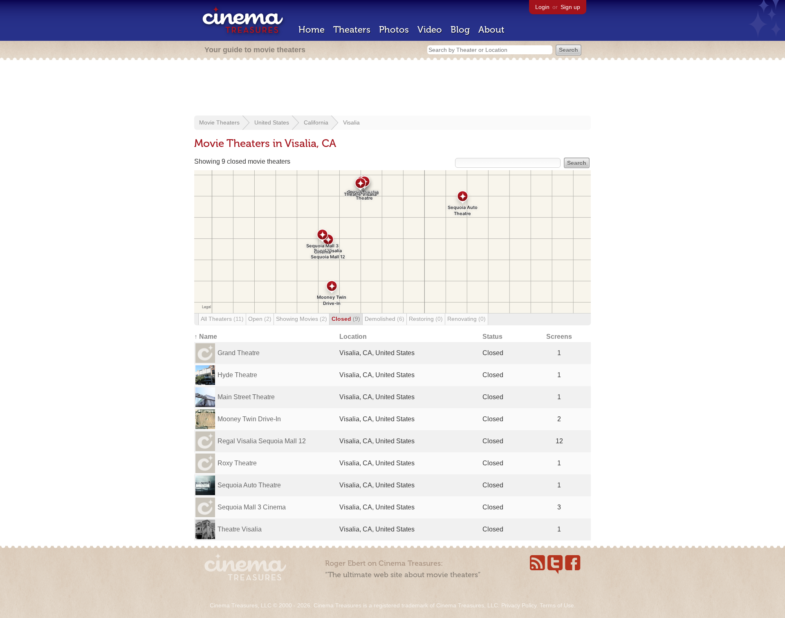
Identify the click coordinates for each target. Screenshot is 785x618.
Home (311, 29)
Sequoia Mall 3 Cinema (252, 507)
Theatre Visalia (240, 529)
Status (492, 336)
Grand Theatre (239, 352)
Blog (460, 29)
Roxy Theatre (237, 463)
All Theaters (222, 319)
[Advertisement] (392, 88)
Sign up (570, 7)
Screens (559, 336)
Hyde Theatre (237, 374)
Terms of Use (557, 605)
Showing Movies (301, 319)
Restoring (426, 319)
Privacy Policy (518, 605)
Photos (394, 29)
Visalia (351, 122)
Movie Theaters (219, 122)
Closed (346, 319)
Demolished (384, 319)
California (316, 122)
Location (353, 336)
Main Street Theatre (246, 396)
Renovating (466, 319)
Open (259, 319)
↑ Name (205, 336)
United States (271, 122)
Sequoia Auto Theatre (249, 485)
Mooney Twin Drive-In (249, 419)
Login (542, 7)
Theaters (351, 29)
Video (429, 29)
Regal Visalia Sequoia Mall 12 (262, 441)
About (491, 29)
